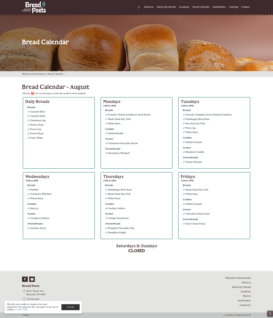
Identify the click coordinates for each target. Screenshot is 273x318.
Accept (70, 307)
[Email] (32, 279)
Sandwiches (219, 7)
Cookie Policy (21, 310)
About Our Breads (166, 7)
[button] (270, 314)
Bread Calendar (201, 7)
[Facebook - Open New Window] (25, 279)
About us (149, 7)
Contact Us (245, 305)
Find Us (247, 296)
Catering (233, 7)
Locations (184, 7)
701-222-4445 (33, 299)
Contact (245, 7)
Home (138, 7)
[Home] (49, 7)
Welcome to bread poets (33, 74)
